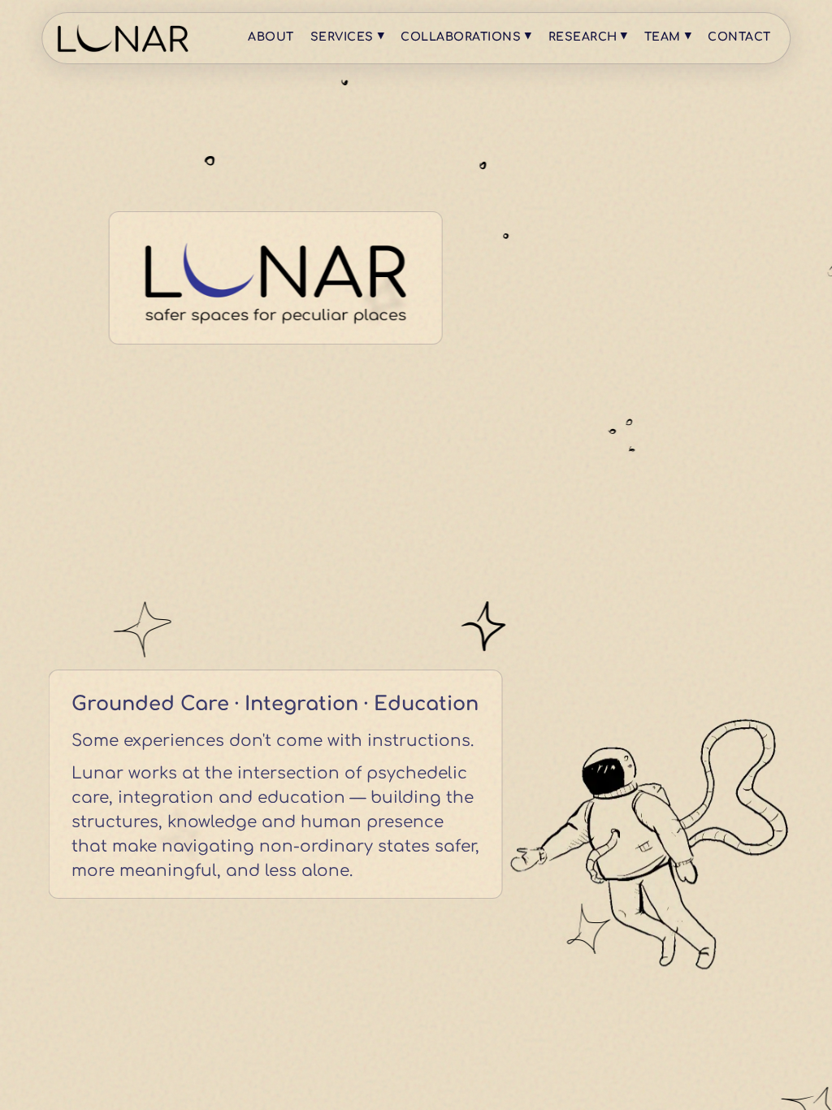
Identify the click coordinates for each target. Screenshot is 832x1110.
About (271, 37)
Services (347, 35)
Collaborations (466, 35)
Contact (739, 37)
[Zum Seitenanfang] (122, 37)
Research (588, 35)
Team (667, 35)
